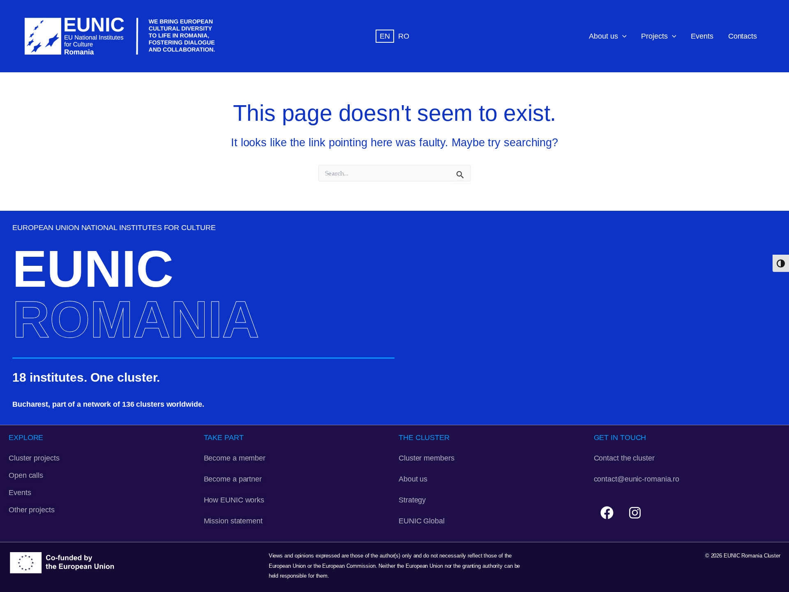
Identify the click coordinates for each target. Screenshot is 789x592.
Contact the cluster (624, 458)
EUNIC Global (422, 520)
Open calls (26, 475)
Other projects (32, 509)
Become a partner (233, 479)
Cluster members (426, 458)
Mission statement (233, 520)
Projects (654, 36)
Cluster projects (34, 458)
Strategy (412, 499)
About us (603, 36)
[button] (622, 36)
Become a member (235, 458)
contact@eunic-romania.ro (637, 479)
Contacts (742, 36)
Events (702, 36)
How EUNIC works (234, 499)
